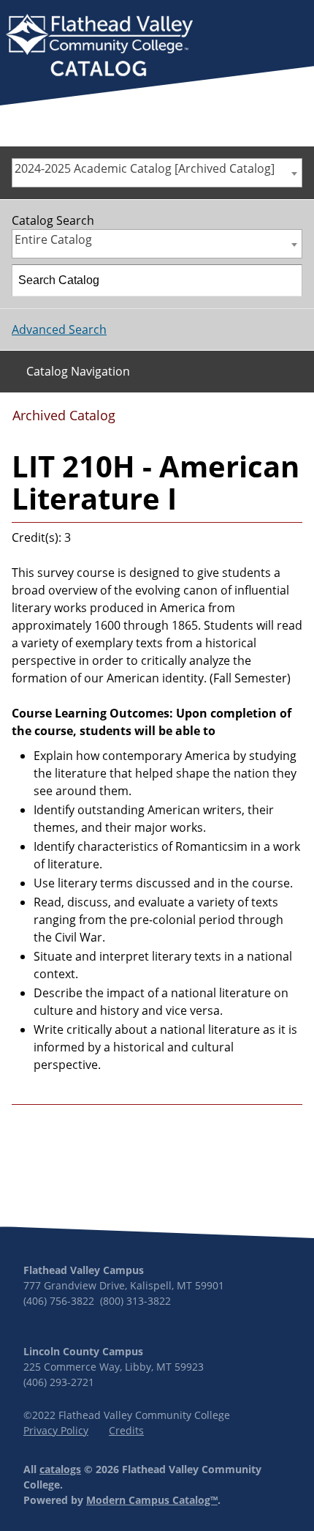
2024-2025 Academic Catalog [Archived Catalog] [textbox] (145, 168)
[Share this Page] (244, 421)
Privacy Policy (55, 1430)
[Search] (287, 280)
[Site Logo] (99, 47)
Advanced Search (59, 329)
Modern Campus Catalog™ (152, 1500)
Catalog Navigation (78, 371)
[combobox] (157, 172)
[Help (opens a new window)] (290, 420)
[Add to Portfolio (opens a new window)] (219, 420)
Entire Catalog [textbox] (53, 239)
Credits (126, 1430)
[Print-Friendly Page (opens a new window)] (266, 420)
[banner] (99, 47)
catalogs (60, 1469)
